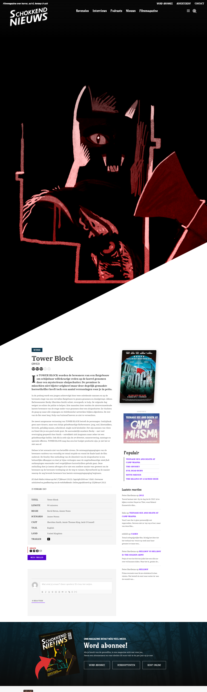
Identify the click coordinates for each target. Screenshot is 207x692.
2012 (141, 495)
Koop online (154, 665)
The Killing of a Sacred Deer (142, 479)
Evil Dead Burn (134, 470)
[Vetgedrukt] (42, 592)
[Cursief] (45, 592)
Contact (199, 3)
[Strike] (52, 592)
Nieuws (131, 11)
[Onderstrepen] (49, 592)
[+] (75, 592)
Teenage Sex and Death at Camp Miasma (140, 461)
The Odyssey (133, 466)
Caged (134, 534)
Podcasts (116, 11)
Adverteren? (184, 3)
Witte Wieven (133, 475)
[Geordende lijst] (56, 592)
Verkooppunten (126, 665)
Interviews (100, 11)
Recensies (82, 11)
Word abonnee (165, 3)
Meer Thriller (36, 557)
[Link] (69, 592)
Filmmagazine (148, 11)
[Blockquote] (62, 592)
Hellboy (143, 569)
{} (72, 592)
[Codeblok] (66, 592)
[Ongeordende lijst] (59, 592)
